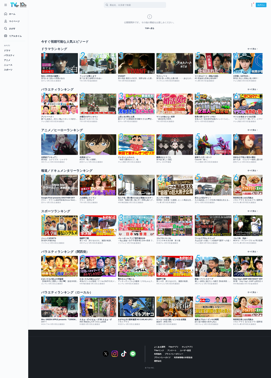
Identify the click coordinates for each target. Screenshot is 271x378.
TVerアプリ (173, 347)
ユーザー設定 (185, 350)
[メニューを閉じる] (5, 5)
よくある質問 (159, 347)
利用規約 (157, 354)
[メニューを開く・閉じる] (252, 5)
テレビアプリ (187, 347)
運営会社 (157, 361)
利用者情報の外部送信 (183, 357)
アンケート (172, 350)
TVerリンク (159, 350)
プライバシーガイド (162, 357)
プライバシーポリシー (174, 354)
